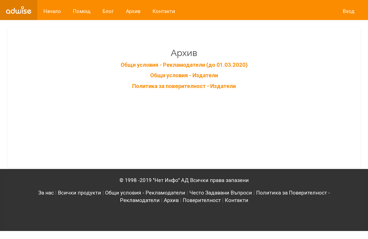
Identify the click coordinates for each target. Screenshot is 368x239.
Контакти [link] (163, 11)
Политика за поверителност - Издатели (184, 86)
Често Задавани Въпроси (220, 193)
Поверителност (202, 200)
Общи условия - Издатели (184, 75)
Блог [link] (108, 11)
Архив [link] (133, 11)
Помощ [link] (81, 11)
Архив (171, 200)
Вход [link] (348, 11)
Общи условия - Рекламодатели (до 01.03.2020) (184, 65)
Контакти (236, 200)
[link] (18, 10)
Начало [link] (52, 11)
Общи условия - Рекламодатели (145, 193)
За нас (46, 193)
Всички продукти (79, 193)
